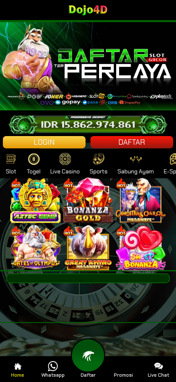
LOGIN (44, 142)
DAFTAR (131, 142)
